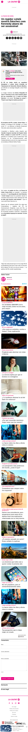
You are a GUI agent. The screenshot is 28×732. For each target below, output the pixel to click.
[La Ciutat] (14, 2)
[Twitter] (10, 38)
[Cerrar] (26, 726)
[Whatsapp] (15, 38)
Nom (2, 644)
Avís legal (14, 706)
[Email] (21, 38)
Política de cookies (14, 710)
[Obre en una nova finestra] (8, 722)
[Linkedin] (12, 38)
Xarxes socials (14, 716)
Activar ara (9, 78)
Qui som (14, 712)
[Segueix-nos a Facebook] (9, 703)
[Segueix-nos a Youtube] (18, 703)
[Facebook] (7, 38)
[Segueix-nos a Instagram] (15, 703)
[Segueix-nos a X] (12, 703)
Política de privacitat (14, 708)
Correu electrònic (5, 651)
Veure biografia (9, 279)
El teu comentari (5, 658)
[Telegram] (18, 38)
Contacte (14, 714)
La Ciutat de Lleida (7, 16)
